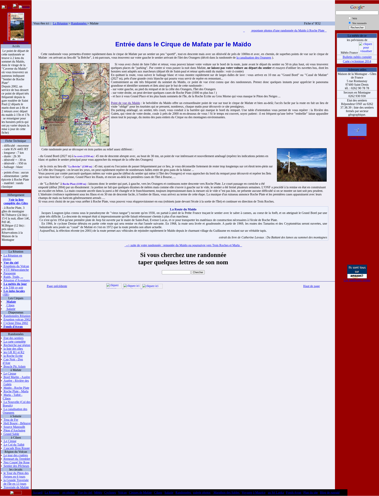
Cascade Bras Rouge (16, 448)
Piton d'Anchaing (14, 430)
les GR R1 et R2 (13, 352)
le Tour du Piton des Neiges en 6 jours (16, 474)
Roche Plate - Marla (15, 391)
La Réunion (60, 23)
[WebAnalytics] (363, 491)
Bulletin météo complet (357, 57)
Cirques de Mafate (140, 492)
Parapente (9, 273)
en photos (68, 492)
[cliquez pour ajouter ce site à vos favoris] (4, 7)
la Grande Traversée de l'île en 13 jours (16, 481)
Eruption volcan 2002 (17, 319)
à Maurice (259, 492)
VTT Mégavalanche (16, 269)
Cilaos (10, 305)
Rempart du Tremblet (16, 458)
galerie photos (201, 492)
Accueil (37, 492)
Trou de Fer (10, 419)
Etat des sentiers (13, 338)
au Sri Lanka (276, 492)
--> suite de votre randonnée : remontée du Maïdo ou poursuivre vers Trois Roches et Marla (183, 245)
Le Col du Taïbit (13, 444)
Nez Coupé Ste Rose (16, 462)
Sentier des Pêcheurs (16, 466)
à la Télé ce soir (13, 287)
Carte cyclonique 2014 (357, 61)
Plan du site (310, 492)
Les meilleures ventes (357, 280)
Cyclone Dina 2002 (15, 323)
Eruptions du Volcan (16, 266)
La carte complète (14, 341)
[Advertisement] (183, 9)
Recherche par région (16, 345)
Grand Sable (11, 434)
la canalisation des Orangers (253, 57)
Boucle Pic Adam (14, 366)
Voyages (247, 492)
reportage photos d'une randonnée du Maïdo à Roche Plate (289, 30)
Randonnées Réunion (16, 316)
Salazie (10, 308)
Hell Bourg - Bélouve (17, 423)
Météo (98, 492)
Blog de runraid (330, 492)
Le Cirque (9, 373)
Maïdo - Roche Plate (16, 387)
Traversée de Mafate (16, 487)
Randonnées (79, 23)
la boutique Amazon (15, 42)
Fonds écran (357, 137)
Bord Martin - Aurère (16, 377)
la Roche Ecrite (13, 355)
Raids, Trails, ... (13, 276)
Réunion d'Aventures (16, 280)
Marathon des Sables (226, 492)
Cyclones (110, 492)
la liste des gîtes (13, 348)
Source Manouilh (14, 426)
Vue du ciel (85, 492)
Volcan (122, 492)
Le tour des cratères (15, 455)
